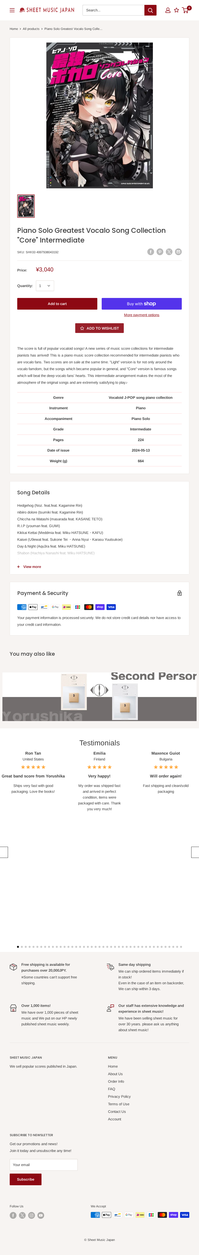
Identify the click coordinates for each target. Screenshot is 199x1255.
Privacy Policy (119, 1096)
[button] (3, 852)
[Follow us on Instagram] (31, 1215)
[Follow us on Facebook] (13, 1215)
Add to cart (57, 304)
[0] (185, 10)
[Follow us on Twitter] (22, 1215)
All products (31, 29)
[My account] (168, 10)
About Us (115, 1074)
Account (114, 1119)
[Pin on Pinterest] (160, 251)
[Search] (150, 10)
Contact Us (117, 1111)
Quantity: (25, 286)
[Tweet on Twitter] (169, 251)
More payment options (141, 315)
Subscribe (25, 1179)
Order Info (116, 1081)
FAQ (111, 1089)
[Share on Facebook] (150, 251)
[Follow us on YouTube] (40, 1215)
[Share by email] (178, 251)
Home (14, 29)
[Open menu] (12, 10)
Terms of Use (118, 1104)
